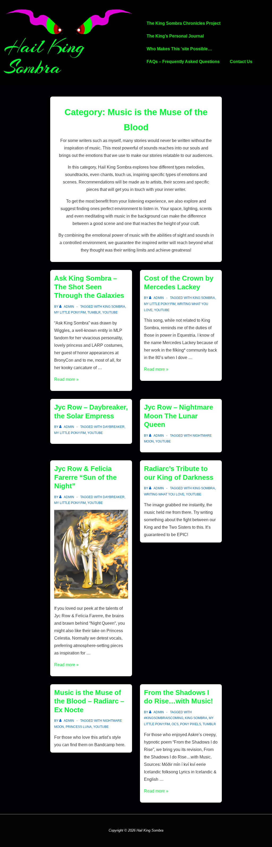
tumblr (94, 312)
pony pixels (190, 724)
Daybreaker (114, 427)
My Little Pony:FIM (70, 312)
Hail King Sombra (44, 57)
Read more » (66, 379)
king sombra (114, 306)
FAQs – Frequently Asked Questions (183, 61)
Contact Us (241, 61)
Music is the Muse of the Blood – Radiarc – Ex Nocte (89, 701)
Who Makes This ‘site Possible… (179, 49)
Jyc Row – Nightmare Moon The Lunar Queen (178, 415)
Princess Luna (79, 727)
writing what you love (164, 494)
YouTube (110, 312)
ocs (175, 724)
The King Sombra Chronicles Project (183, 23)
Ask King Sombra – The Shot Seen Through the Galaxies (89, 286)
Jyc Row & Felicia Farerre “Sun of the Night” (85, 477)
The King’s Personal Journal (175, 36)
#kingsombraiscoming (163, 718)
